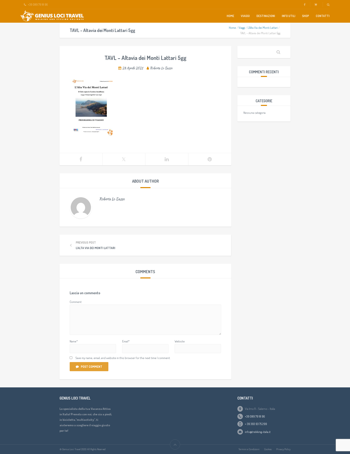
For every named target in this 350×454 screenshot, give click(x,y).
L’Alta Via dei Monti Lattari (263, 28)
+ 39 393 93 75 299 (256, 424)
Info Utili (288, 16)
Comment (76, 302)
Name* (74, 341)
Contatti (323, 16)
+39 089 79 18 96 (255, 416)
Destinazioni (265, 16)
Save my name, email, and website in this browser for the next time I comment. (123, 358)
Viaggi (245, 16)
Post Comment (91, 367)
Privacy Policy (283, 449)
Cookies (268, 449)
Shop (305, 16)
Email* (126, 341)
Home (230, 16)
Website (180, 341)
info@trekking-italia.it (258, 432)
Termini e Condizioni (248, 449)
